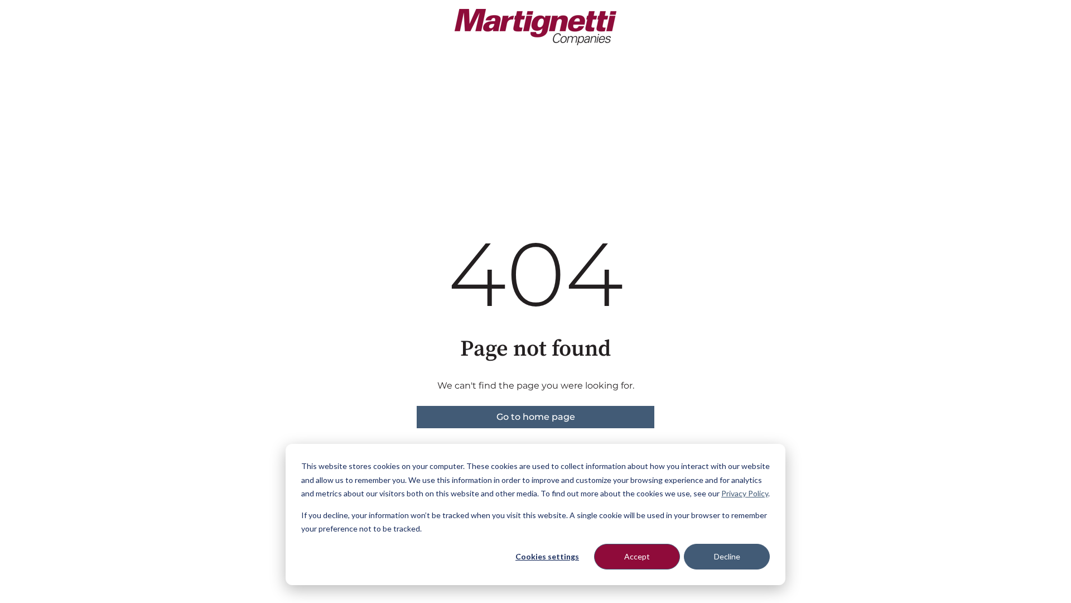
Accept (637, 556)
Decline (727, 556)
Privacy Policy (744, 493)
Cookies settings (547, 556)
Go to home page (535, 416)
